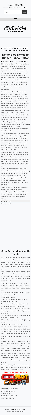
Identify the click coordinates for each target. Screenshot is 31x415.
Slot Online (15, 5)
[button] (15, 19)
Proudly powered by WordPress (15, 409)
